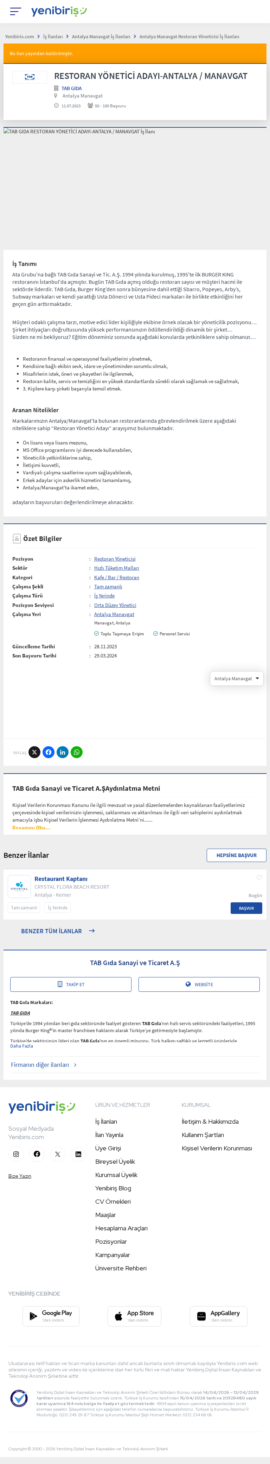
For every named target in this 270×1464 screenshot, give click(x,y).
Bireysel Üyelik (115, 1161)
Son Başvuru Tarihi (34, 655)
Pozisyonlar (111, 1241)
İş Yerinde (104, 595)
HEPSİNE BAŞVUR (237, 855)
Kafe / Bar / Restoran (116, 577)
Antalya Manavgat (83, 95)
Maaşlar (105, 1215)
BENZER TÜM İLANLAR (51, 931)
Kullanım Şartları (203, 1135)
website (204, 984)
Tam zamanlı (108, 586)
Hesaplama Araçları (121, 1228)
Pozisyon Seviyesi (33, 605)
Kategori (22, 577)
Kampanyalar (112, 1255)
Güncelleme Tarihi (33, 646)
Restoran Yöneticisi (115, 558)
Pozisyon (22, 558)
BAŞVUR (246, 908)
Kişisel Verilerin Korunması (217, 1148)
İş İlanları (106, 1121)
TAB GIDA (72, 88)
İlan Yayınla (109, 1135)
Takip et (75, 984)
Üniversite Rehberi (121, 1268)
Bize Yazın (19, 1176)
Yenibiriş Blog (113, 1188)
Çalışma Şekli (27, 586)
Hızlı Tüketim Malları (116, 567)
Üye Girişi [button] (108, 1148)
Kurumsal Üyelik (116, 1175)
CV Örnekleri (113, 1201)
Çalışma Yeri (26, 614)
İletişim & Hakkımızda (210, 1121)
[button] (31, 827)
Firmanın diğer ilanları (40, 1065)
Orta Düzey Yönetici (115, 605)
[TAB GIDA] (29, 77)
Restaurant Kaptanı (61, 879)
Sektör (19, 567)
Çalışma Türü (27, 595)
